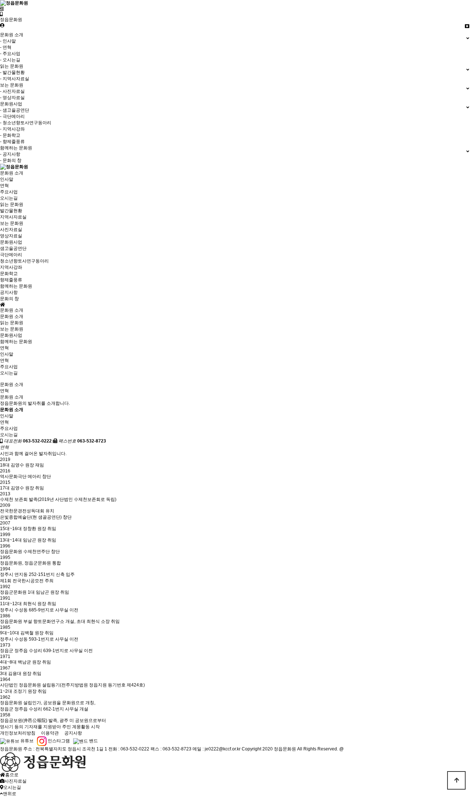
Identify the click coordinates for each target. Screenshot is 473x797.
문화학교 (9, 273)
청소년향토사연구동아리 (24, 261)
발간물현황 (11, 210)
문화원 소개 (11, 173)
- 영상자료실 (12, 97)
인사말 (6, 179)
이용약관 (50, 733)
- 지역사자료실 (14, 78)
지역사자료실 (13, 217)
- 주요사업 (10, 53)
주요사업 (9, 191)
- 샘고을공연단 (14, 110)
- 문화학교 (10, 135)
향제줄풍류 (11, 279)
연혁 (4, 185)
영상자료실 (11, 235)
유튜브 (26, 740)
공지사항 (9, 292)
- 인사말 (8, 41)
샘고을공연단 (13, 248)
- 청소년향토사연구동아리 (25, 122)
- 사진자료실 (12, 91)
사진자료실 (11, 229)
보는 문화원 (11, 223)
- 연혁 (5, 47)
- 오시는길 (10, 59)
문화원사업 (11, 242)
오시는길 (9, 198)
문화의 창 (9, 298)
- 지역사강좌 (12, 129)
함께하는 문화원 (16, 286)
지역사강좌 (11, 267)
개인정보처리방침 (17, 733)
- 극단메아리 (12, 116)
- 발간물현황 (12, 72)
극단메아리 (11, 254)
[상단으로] (456, 780)
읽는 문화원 (11, 204)
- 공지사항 (10, 154)
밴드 (93, 740)
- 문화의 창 (10, 160)
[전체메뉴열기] (2, 8)
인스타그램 (58, 740)
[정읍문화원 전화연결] (1, 14)
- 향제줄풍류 (12, 141)
